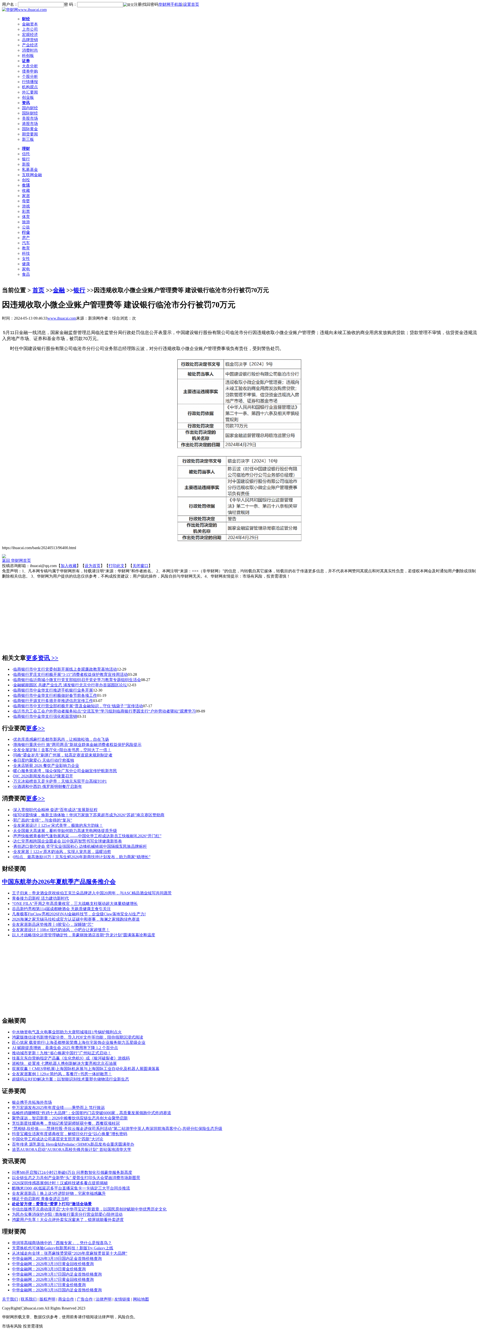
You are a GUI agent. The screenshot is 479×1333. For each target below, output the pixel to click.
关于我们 (10, 1299)
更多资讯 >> (42, 658)
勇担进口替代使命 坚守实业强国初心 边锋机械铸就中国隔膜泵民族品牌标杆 (80, 846)
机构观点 (30, 87)
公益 (26, 227)
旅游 (26, 222)
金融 (59, 290)
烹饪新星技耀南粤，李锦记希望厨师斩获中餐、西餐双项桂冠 (66, 1123)
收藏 (26, 190)
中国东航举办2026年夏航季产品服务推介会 (59, 881)
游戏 (26, 206)
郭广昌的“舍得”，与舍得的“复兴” (42, 820)
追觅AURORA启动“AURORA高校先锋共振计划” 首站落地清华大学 (71, 1149)
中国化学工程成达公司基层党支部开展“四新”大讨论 (57, 1139)
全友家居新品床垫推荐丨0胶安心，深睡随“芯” (52, 924)
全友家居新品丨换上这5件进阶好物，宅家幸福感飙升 (59, 1193)
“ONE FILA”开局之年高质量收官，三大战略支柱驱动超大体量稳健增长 (75, 903)
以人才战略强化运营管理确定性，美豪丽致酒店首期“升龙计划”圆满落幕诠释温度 (83, 935)
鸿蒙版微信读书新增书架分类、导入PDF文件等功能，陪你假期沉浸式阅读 (77, 1037)
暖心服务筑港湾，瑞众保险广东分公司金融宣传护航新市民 (65, 771)
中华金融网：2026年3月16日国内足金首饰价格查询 (57, 1290)
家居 (26, 196)
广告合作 (85, 1299)
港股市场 (30, 123)
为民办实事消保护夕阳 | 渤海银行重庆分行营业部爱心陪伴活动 (67, 1214)
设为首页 (93, 566)
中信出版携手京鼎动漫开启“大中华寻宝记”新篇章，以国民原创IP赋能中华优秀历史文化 (89, 1209)
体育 (26, 217)
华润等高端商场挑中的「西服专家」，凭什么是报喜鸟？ (62, 1243)
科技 (26, 253)
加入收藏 (69, 566)
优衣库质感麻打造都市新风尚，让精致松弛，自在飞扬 (61, 739)
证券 (26, 61)
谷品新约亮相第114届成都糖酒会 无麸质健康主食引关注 (61, 909)
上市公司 (30, 29)
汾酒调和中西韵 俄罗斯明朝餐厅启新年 (47, 786)
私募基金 (30, 169)
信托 (26, 154)
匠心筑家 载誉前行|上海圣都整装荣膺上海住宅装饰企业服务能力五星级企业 (78, 1042)
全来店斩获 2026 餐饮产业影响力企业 (46, 765)
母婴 (26, 201)
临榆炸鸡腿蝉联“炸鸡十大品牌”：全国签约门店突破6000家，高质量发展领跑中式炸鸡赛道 (91, 1113)
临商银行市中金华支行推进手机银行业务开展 (53, 690)
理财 (26, 148)
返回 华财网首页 (16, 560)
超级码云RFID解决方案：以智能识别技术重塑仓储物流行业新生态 (70, 1079)
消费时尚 (30, 50)
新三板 (28, 139)
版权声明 (47, 1299)
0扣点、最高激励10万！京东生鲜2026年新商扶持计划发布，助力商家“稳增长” (81, 857)
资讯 (26, 103)
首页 (38, 290)
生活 (26, 185)
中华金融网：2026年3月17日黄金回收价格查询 (53, 1279)
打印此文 (116, 566)
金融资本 (30, 24)
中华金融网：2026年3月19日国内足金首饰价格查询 (57, 1258)
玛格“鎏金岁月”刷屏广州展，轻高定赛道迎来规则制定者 (63, 755)
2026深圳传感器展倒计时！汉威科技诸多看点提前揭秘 (60, 1183)
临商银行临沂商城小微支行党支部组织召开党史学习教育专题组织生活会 (77, 680)
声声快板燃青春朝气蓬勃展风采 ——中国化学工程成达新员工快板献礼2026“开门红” (87, 836)
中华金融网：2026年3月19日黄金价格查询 (49, 1269)
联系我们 (29, 1299)
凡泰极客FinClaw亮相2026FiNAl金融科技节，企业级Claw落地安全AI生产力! (79, 914)
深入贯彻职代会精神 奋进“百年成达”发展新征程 (55, 810)
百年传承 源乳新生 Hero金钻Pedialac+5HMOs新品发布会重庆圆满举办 (73, 1144)
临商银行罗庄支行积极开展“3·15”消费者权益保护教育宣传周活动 (70, 674)
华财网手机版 (170, 4)
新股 (26, 164)
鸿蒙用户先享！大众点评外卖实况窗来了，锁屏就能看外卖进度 (68, 1219)
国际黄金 (30, 129)
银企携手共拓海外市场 (32, 1102)
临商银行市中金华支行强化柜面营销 (45, 716)
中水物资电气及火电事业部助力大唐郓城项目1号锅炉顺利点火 (67, 1032)
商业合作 (66, 1299)
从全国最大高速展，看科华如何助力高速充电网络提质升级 (65, 831)
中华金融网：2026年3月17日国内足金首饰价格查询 (57, 1274)
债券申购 (30, 71)
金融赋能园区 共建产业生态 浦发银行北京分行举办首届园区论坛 (70, 685)
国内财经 (30, 108)
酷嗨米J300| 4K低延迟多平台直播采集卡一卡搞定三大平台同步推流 (71, 1188)
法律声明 (104, 1299)
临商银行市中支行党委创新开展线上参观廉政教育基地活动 (65, 669)
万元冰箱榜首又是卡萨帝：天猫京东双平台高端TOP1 (60, 781)
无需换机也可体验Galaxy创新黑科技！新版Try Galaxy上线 (62, 1248)
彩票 (26, 211)
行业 (26, 232)
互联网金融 (32, 175)
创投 (26, 180)
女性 (26, 258)
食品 (26, 274)
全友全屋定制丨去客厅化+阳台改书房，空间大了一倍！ (62, 750)
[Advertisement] (239, 614)
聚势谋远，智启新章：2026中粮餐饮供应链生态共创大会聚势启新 (70, 1118)
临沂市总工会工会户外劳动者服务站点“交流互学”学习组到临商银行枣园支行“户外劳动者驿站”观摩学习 (104, 711)
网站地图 (141, 1299)
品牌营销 (30, 40)
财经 (26, 19)
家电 (26, 269)
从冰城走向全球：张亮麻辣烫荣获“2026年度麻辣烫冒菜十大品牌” (69, 1253)
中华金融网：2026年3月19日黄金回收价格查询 (53, 1264)
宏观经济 (30, 34)
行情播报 (30, 82)
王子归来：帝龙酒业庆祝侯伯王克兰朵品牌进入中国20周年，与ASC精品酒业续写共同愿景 (92, 893)
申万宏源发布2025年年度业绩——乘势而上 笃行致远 (58, 1107)
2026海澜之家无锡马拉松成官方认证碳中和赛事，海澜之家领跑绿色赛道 (76, 919)
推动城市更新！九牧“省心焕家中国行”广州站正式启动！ (61, 1053)
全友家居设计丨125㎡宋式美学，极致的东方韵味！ (58, 825)
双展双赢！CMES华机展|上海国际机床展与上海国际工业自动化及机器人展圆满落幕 (85, 1069)
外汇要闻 (30, 92)
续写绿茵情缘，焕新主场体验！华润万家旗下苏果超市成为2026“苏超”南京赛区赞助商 (88, 815)
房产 (26, 238)
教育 (26, 248)
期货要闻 (30, 134)
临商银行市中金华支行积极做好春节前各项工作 (55, 695)
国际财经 (30, 113)
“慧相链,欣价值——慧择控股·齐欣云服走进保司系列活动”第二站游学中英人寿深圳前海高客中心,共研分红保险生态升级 (117, 1128)
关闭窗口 (140, 566)
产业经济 (30, 45)
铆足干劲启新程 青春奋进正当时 (40, 1199)
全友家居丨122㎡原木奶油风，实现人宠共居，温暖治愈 (62, 851)
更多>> (35, 728)
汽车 (26, 243)
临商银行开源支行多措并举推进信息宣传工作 (53, 701)
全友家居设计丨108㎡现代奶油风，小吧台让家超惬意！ (61, 930)
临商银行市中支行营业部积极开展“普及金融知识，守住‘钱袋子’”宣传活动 (78, 706)
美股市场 (30, 118)
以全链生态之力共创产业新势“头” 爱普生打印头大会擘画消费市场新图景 (76, 1178)
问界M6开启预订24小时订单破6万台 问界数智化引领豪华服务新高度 (72, 1172)
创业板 (28, 97)
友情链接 (122, 1299)
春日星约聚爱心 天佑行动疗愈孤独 (43, 760)
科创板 (28, 55)
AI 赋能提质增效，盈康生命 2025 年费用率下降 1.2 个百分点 (65, 1048)
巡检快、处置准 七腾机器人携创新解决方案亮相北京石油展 (64, 1063)
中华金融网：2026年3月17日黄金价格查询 (49, 1285)
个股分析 (30, 76)
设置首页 (191, 4)
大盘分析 (30, 66)
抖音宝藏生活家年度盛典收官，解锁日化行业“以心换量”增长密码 (69, 1134)
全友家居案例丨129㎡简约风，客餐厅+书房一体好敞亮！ (62, 1074)
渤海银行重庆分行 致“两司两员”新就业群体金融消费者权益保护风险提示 (77, 744)
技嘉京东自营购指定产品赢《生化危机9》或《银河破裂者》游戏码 (71, 1058)
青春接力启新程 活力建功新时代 (40, 898)
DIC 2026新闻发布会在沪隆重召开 (43, 776)
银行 (26, 159)
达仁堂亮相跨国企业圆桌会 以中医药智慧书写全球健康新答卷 (67, 841)
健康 (26, 264)
